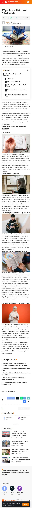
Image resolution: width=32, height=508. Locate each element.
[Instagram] (23, 418)
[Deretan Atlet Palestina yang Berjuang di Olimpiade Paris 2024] (6, 460)
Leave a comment (25, 408)
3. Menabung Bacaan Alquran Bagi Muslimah (15, 85)
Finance (13, 437)
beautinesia (11, 391)
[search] (20, 2)
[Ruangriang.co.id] (12, 2)
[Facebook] (9, 418)
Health (13, 453)
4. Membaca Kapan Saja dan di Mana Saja (16, 90)
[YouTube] (27, 500)
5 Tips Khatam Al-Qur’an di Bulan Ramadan (13, 74)
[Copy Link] (16, 17)
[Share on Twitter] (8, 17)
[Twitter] (12, 490)
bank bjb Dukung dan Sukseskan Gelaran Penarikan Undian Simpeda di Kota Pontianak (20, 433)
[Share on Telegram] (14, 17)
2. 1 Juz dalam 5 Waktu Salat (14, 82)
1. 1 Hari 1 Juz (10, 78)
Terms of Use (11, 505)
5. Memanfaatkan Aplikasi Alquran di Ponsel (16, 95)
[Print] (24, 401)
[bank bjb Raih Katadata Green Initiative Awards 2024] (6, 443)
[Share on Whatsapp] (11, 17)
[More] (19, 17)
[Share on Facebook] (6, 17)
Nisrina (7, 22)
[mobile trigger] (3, 2)
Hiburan (13, 461)
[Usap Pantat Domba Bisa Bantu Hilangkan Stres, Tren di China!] (6, 452)
